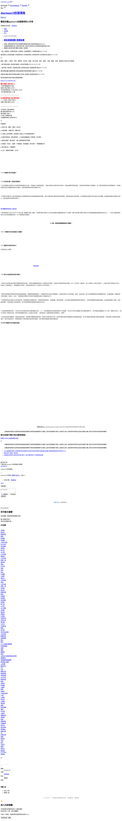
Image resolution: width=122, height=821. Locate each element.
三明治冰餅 (4, 542)
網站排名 (3, 666)
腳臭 (2, 536)
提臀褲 (3, 754)
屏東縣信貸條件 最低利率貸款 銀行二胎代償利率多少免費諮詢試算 (23, 455)
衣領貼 (3, 530)
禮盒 (2, 564)
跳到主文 (3, 17)
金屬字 (3, 691)
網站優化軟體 (5, 662)
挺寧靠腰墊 (4, 646)
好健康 (3, 616)
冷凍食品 (3, 580)
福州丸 (3, 578)
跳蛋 (2, 719)
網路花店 (3, 671)
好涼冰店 (3, 544)
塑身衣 (3, 748)
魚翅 (2, 582)
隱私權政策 (70, 797)
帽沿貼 (3, 532)
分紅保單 (3, 634)
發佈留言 (3, 496)
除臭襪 (3, 538)
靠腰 (2, 648)
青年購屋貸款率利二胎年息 (9, 208)
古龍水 (3, 744)
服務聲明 (77, 797)
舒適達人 (3, 729)
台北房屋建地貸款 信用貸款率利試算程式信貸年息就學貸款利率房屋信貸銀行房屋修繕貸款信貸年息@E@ (35, 451)
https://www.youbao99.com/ (8, 80)
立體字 (3, 687)
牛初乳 (3, 624)
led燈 (2, 695)
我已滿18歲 (4, 817)
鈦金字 (3, 699)
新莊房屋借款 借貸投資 (14, 40)
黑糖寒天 (3, 658)
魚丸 (2, 572)
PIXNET (48, 797)
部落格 (6, 31)
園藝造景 (3, 636)
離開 (9, 817)
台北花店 (3, 677)
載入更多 (3, 486)
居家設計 (14, 25)
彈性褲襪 (3, 707)
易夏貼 (3, 548)
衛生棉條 (3, 727)
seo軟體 (3, 664)
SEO (2, 667)
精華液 (3, 738)
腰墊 (2, 650)
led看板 (3, 701)
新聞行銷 (3, 734)
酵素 (2, 628)
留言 (17, 475)
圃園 (2, 746)
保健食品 (3, 618)
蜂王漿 (3, 622)
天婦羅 (3, 574)
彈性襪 (3, 703)
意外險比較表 (5, 632)
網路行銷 (3, 731)
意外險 (3, 630)
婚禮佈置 (3, 673)
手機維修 (3, 723)
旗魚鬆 (3, 562)
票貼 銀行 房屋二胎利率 (11, 453)
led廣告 (3, 697)
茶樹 (2, 740)
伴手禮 (3, 566)
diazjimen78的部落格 (13, 12)
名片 (5, 33)
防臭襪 (3, 540)
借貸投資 (36, 266)
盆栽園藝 (3, 638)
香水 (2, 742)
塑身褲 (3, 750)
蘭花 (2, 642)
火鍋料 (3, 576)
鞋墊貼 (3, 556)
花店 (2, 669)
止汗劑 (3, 552)
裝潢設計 (13, 480)
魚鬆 (2, 568)
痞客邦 (14, 475)
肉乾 (2, 570)
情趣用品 (3, 715)
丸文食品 (3, 558)
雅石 (2, 640)
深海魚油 (3, 626)
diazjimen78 (4, 466)
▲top (2, 483)
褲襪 (2, 705)
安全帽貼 (3, 546)
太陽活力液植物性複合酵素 (9, 656)
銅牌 (2, 689)
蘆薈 (2, 736)
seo (1, 733)
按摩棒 (3, 717)
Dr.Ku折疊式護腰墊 (6, 644)
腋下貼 (3, 550)
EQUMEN (3, 752)
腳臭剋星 (3, 534)
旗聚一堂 (3, 560)
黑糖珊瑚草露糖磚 (6, 660)
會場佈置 (3, 675)
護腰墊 (3, 652)
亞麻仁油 (3, 620)
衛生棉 (3, 725)
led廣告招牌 (4, 693)
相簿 (5, 29)
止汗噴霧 (3, 554)
